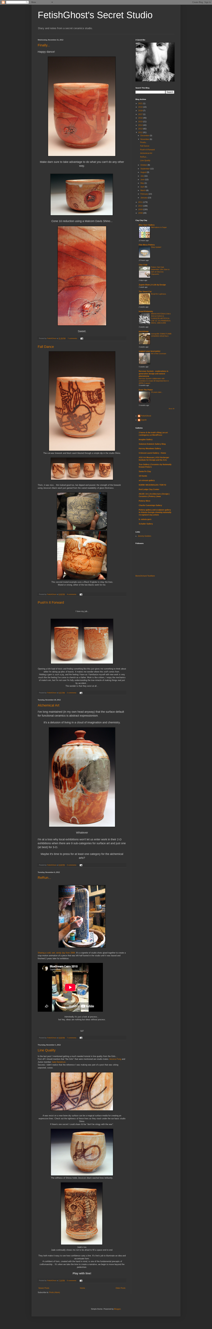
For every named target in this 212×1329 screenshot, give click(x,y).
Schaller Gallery (146, 524)
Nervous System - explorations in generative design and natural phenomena (153, 373)
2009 (140, 209)
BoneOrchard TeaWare (145, 576)
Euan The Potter (146, 390)
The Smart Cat (145, 291)
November (145, 139)
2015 (140, 122)
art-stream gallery (147, 480)
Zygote (144, 420)
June (142, 179)
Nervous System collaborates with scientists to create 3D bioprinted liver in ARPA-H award (154, 381)
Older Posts (120, 1288)
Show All (171, 408)
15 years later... (157, 392)
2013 (140, 129)
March (143, 190)
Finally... (44, 45)
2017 (140, 114)
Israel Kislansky (146, 311)
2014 (140, 125)
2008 (140, 213)
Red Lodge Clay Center (149, 489)
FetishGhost (146, 416)
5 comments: (72, 1280)
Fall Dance (46, 347)
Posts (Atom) (54, 1292)
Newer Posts (43, 1288)
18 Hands (143, 476)
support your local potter (149, 351)
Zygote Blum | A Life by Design (152, 285)
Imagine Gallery (146, 439)
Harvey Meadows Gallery (150, 448)
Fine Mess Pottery (147, 245)
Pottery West (144, 501)
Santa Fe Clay (145, 471)
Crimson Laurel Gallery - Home (152, 453)
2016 (140, 118)
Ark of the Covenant (158, 353)
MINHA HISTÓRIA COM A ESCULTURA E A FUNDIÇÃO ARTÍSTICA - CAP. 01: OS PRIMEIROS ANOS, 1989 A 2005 (160, 318)
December (145, 135)
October (144, 165)
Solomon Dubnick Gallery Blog (152, 444)
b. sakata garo (145, 519)
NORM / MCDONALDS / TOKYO (152, 485)
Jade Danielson (58, 1062)
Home (82, 1288)
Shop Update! (156, 247)
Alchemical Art (48, 705)
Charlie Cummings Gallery (150, 505)
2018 (140, 111)
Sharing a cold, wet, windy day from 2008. (56, 953)
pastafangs (144, 331)
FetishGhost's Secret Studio (95, 15)
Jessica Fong (115, 1059)
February (144, 194)
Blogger (117, 1309)
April (142, 187)
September (145, 169)
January (144, 198)
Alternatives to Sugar (159, 227)
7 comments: (73, 338)
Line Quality (47, 1050)
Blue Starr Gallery (147, 225)
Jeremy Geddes (144, 536)
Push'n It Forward (51, 602)
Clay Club (143, 265)
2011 (140, 202)
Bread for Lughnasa (158, 294)
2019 (140, 107)
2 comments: (72, 693)
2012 (140, 132)
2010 (140, 206)
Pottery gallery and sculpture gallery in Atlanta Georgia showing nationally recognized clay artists (155, 512)
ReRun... (44, 878)
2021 (140, 103)
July (142, 176)
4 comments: (72, 594)
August (143, 172)
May (142, 183)
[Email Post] (82, 338)
